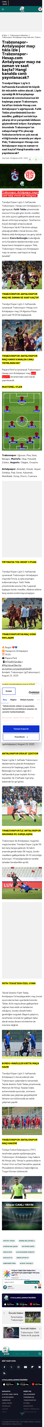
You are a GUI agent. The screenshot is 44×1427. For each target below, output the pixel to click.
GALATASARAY (29, 1394)
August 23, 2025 (10, 675)
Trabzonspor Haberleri (19, 35)
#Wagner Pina (9, 1263)
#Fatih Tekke (9, 1241)
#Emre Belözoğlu (27, 1241)
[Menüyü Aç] (3, 9)
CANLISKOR (4, 3)
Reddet (9, 691)
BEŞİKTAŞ (27, 1391)
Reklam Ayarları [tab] (27, 700)
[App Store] (9, 1304)
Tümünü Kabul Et (21, 729)
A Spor (4, 35)
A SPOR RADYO (8, 1397)
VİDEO (4, 1412)
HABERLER (6, 1400)
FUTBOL (26, 1403)
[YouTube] (25, 1367)
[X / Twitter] (11, 1367)
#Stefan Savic (28, 1246)
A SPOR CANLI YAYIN (10, 1394)
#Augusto (7, 1258)
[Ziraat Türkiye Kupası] (40, 9)
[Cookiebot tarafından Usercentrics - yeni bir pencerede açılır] (29, 693)
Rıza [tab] (5, 700)
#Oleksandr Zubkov (25, 1252)
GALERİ (5, 1409)
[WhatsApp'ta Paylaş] (36, 159)
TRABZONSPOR (29, 1400)
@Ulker (18, 661)
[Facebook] (4, 1367)
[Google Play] (22, 1304)
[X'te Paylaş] (30, 159)
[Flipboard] (32, 1367)
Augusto (15, 462)
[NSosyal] (39, 1367)
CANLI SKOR (7, 1403)
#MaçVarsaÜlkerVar (12, 665)
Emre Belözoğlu (19, 238)
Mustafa (15, 458)
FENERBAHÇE (28, 1397)
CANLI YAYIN (19, 1205)
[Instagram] (18, 1367)
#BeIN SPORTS (22, 1258)
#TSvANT (10, 661)
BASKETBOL (28, 1406)
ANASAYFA (6, 1391)
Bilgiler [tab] (13, 700)
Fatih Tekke (20, 209)
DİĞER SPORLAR (29, 1412)
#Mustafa (7, 1252)
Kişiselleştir (20, 737)
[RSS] (4, 1373)
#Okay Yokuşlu (26, 1263)
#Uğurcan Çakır (10, 1246)
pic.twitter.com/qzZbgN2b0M (16, 668)
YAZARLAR (6, 1406)
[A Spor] (22, 9)
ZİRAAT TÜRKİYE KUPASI (32, 1409)
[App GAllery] (35, 1304)
